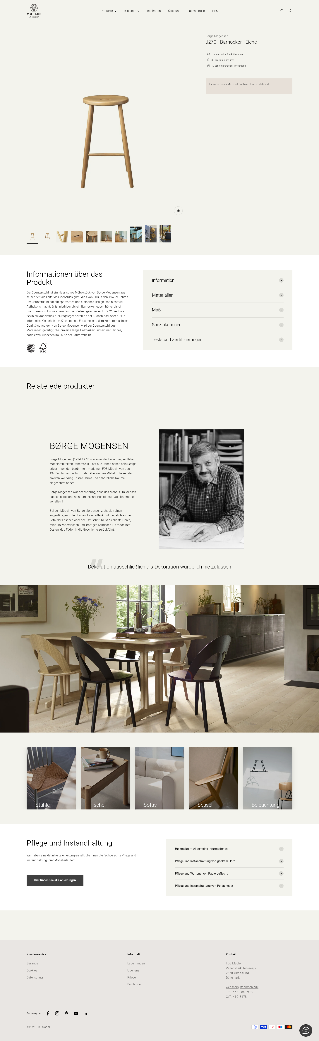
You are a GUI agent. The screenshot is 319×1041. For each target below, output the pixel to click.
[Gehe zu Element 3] (62, 237)
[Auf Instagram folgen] (57, 1013)
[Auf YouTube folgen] (75, 1013)
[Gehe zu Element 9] (151, 234)
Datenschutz (35, 977)
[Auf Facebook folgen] (47, 1013)
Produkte (107, 11)
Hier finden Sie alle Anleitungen (55, 880)
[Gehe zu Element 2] (47, 236)
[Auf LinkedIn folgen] (85, 1013)
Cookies (32, 970)
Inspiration (154, 11)
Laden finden (196, 11)
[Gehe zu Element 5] (91, 237)
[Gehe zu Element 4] (77, 236)
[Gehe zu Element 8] (136, 235)
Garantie (32, 963)
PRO (215, 11)
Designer (130, 11)
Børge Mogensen (217, 36)
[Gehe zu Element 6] (106, 237)
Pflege (131, 977)
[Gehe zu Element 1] (32, 236)
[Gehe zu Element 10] (165, 234)
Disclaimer (134, 984)
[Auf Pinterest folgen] (66, 1013)
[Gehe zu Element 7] (121, 237)
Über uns (174, 11)
